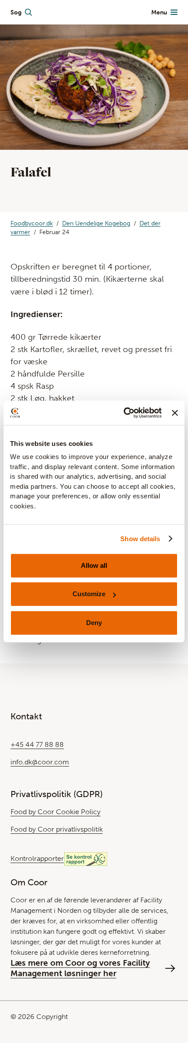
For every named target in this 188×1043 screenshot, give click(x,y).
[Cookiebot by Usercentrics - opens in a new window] (124, 412)
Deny (94, 622)
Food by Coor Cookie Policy (55, 812)
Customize (89, 593)
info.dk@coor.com (39, 762)
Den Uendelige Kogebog (96, 223)
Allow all (94, 565)
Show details (140, 538)
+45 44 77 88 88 (37, 744)
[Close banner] (175, 413)
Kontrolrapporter (37, 858)
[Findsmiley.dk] (85, 858)
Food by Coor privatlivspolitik (56, 829)
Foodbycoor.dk (31, 223)
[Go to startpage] (92, 12)
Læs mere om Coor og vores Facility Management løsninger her (80, 968)
